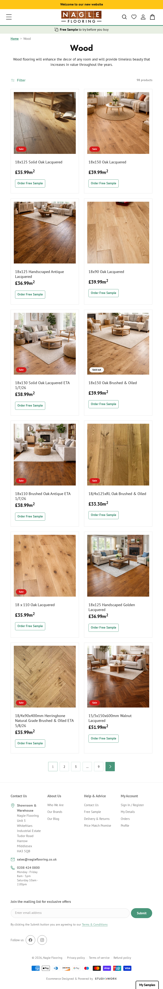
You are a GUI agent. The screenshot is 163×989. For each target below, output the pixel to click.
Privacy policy (76, 958)
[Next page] (110, 766)
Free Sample (92, 812)
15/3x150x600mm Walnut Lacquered (110, 718)
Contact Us (91, 805)
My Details (128, 812)
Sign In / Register (132, 805)
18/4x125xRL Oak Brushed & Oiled (117, 493)
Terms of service (99, 958)
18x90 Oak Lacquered (106, 271)
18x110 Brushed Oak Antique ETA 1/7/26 (42, 496)
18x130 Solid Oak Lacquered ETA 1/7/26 (42, 385)
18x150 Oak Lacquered (107, 162)
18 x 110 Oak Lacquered (35, 604)
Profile (125, 825)
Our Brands (54, 812)
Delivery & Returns (97, 819)
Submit (141, 913)
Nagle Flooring (52, 958)
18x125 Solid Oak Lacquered (38, 162)
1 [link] (53, 767)
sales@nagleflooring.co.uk (37, 859)
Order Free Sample (30, 183)
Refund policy (122, 958)
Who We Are (55, 805)
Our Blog (53, 819)
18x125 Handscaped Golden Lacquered (112, 607)
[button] (9, 17)
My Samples (147, 985)
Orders (125, 819)
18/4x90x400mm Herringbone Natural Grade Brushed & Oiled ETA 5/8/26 (44, 720)
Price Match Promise (97, 825)
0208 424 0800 (28, 867)
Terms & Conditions (95, 924)
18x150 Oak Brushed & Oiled (113, 382)
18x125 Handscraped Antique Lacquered (39, 274)
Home (15, 39)
